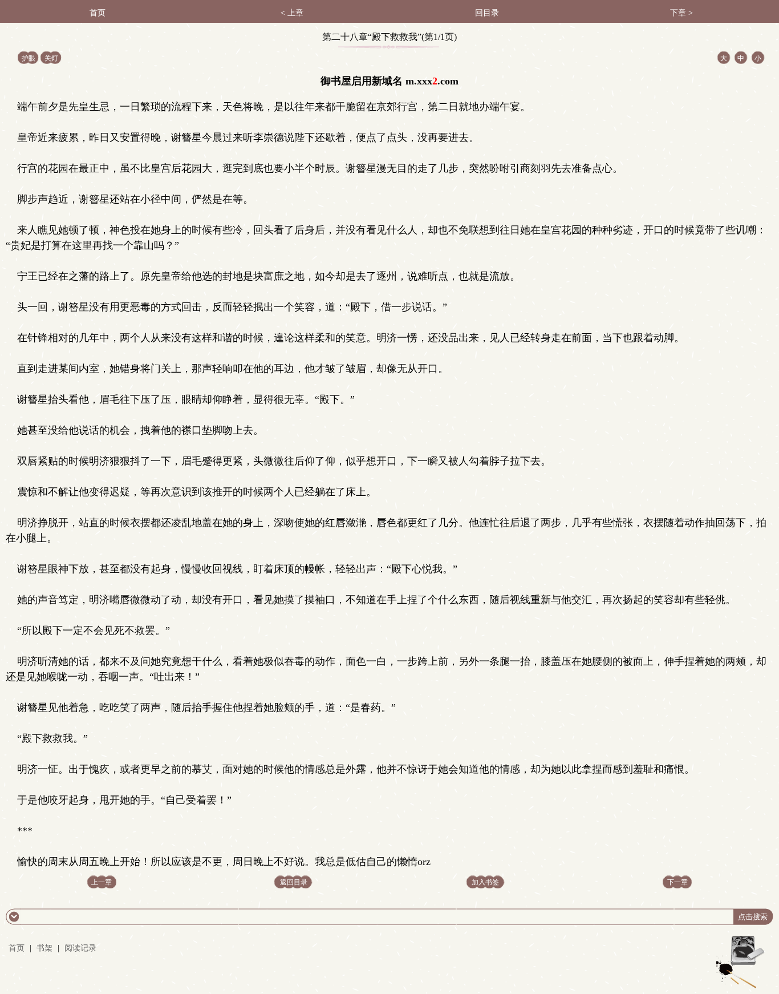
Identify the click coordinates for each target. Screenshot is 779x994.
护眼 (28, 58)
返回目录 (293, 882)
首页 (98, 13)
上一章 (101, 882)
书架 (44, 948)
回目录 (487, 13)
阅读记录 (80, 948)
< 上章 (292, 13)
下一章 (677, 882)
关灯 (51, 58)
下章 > (681, 13)
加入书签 (485, 882)
